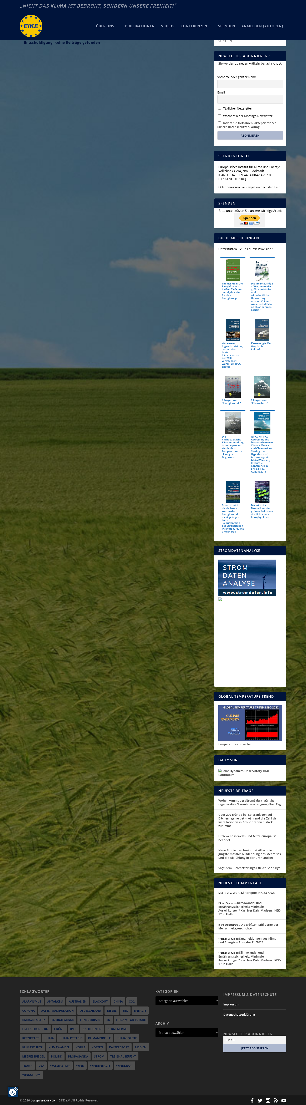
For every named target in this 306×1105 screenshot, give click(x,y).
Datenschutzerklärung (239, 1014)
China (118, 1001)
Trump (27, 1066)
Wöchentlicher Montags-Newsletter (247, 116)
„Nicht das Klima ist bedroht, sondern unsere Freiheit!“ (98, 6)
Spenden (226, 26)
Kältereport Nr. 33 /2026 (258, 893)
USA (41, 1066)
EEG (125, 1011)
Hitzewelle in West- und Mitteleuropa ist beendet (247, 838)
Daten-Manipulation (57, 1011)
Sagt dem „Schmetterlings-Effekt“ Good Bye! (249, 868)
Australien (77, 1001)
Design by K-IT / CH (43, 1100)
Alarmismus (31, 1001)
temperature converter (234, 744)
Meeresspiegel (33, 1056)
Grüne (59, 1029)
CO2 (132, 1001)
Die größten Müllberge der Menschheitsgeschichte (248, 926)
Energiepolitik (33, 1020)
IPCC (73, 1029)
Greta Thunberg (35, 1029)
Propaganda (78, 1056)
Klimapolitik (127, 1038)
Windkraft (124, 1066)
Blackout (100, 1001)
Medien (140, 1047)
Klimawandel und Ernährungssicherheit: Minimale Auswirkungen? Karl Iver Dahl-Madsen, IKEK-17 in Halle (249, 908)
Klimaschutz (32, 1047)
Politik (56, 1056)
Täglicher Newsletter (237, 108)
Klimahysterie (71, 1038)
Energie (140, 1011)
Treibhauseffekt (123, 1056)
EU (108, 1020)
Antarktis (55, 1001)
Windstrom (31, 1075)
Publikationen (140, 26)
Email (221, 92)
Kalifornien (92, 1029)
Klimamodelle (99, 1038)
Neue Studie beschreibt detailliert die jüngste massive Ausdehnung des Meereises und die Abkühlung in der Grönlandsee (249, 854)
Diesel (112, 1011)
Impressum (231, 1004)
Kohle (81, 1047)
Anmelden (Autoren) (262, 26)
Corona (28, 1011)
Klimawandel (59, 1047)
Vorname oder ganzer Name (237, 77)
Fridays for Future (131, 1020)
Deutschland (90, 1011)
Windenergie (100, 1066)
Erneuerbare (90, 1020)
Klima (49, 1038)
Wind (80, 1066)
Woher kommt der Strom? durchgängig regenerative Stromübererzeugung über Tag (249, 802)
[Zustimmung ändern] (13, 1092)
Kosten (97, 1047)
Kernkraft (30, 1038)
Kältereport (119, 1047)
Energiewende (62, 1020)
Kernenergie (117, 1029)
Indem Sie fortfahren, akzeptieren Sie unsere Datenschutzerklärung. (246, 125)
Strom (99, 1056)
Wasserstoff (60, 1066)
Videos (167, 26)
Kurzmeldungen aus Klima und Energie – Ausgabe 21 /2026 (247, 940)
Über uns (105, 26)
